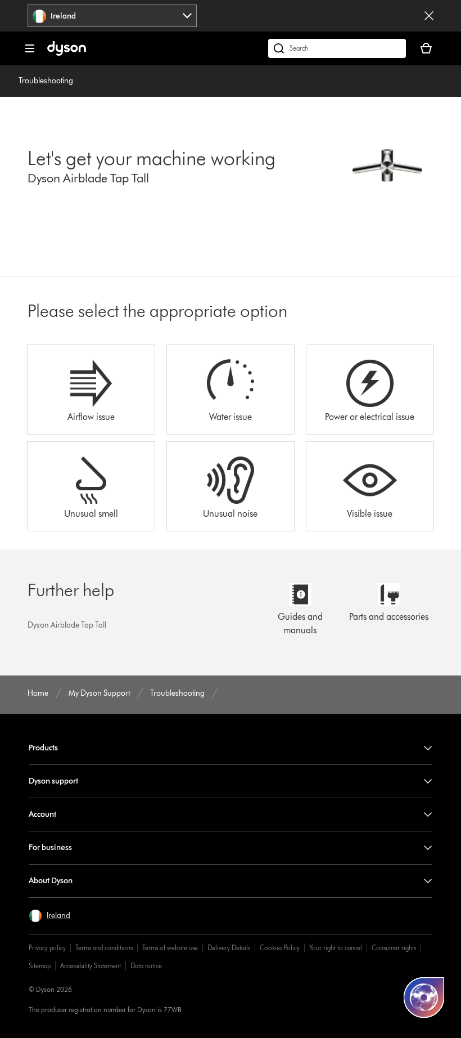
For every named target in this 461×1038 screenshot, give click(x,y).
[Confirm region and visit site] (428, 15)
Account (42, 814)
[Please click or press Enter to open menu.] (29, 48)
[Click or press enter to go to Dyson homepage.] (66, 53)
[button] (49, 916)
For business (50, 847)
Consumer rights (394, 947)
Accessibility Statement (90, 965)
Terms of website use (170, 947)
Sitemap (40, 965)
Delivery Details (228, 947)
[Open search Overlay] (337, 48)
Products (43, 748)
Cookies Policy (280, 947)
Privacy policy (47, 947)
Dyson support (53, 781)
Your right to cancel (335, 947)
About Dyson (51, 880)
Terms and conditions (104, 947)
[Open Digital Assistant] (424, 997)
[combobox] (112, 16)
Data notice (146, 965)
